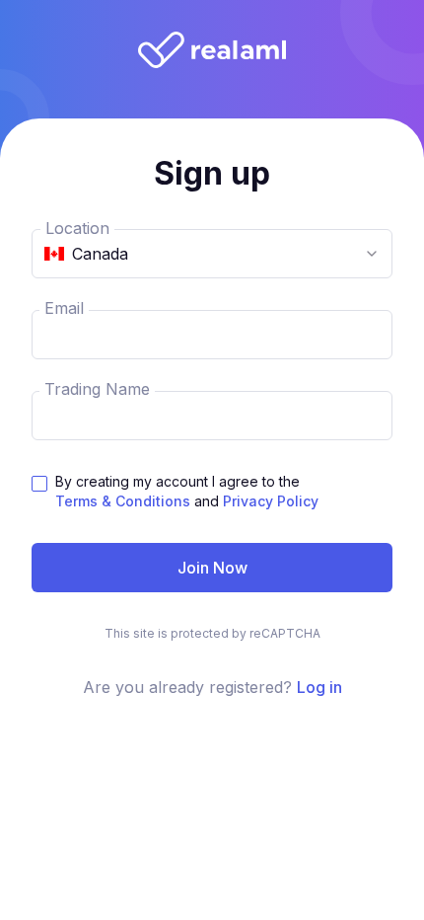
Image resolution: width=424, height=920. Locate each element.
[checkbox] (39, 484)
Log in (319, 687)
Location (77, 228)
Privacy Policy (270, 501)
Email (64, 308)
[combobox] (212, 253)
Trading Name (97, 389)
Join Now (212, 567)
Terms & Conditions (122, 501)
